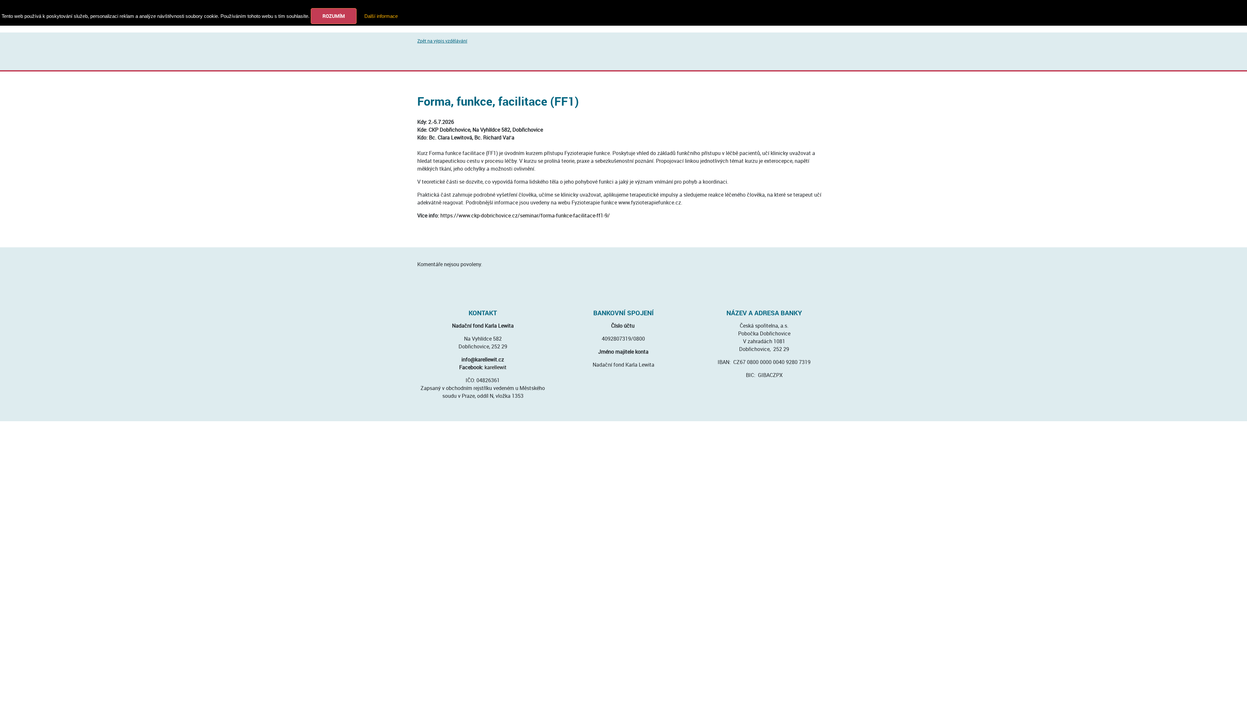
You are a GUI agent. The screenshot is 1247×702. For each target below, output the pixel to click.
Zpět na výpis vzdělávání (442, 41)
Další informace (381, 16)
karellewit (496, 367)
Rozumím (333, 16)
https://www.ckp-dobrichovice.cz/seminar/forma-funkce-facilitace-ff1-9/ (525, 215)
